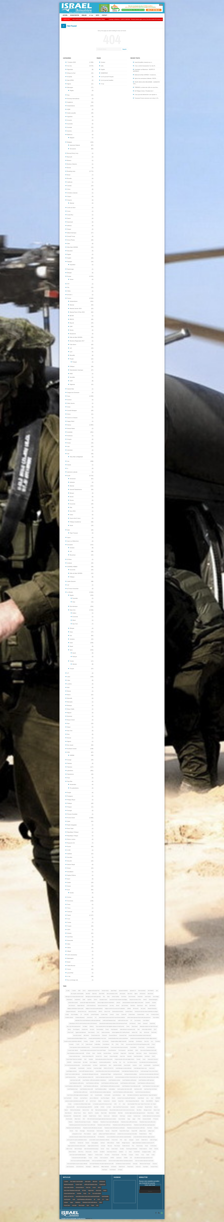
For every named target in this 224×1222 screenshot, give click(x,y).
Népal (68, 727)
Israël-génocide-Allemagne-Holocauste (90, 1074)
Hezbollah (91, 1059)
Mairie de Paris (86, 1110)
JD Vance (76, 1098)
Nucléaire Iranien (72, 748)
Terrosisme (73, 148)
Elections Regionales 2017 (77, 341)
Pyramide (75, 598)
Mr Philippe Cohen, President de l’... (144, 91)
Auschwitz (70, 123)
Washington (70, 958)
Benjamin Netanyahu (152, 1008)
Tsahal (69, 915)
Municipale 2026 (67, 1116)
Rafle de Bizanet (110, 1143)
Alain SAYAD (101, 993)
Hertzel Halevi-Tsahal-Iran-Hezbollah (74, 1059)
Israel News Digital (97, 1068)
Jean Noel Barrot (83, 1098)
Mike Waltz (120, 1113)
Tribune (137, 1154)
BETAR (72, 315)
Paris (68, 777)
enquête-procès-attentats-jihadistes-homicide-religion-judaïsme (143, 1038)
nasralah (85, 1116)
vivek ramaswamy (72, 954)
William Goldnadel (105, 1166)
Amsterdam (73, 784)
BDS (146, 1005)
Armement (73, 478)
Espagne (69, 261)
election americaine (106, 1032)
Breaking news (71, 171)
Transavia (131, 1154)
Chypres (69, 200)
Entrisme (86, 1041)
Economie (72, 504)
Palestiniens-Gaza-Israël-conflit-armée (147, 1122)
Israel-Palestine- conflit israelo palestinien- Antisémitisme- (94, 1080)
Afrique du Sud (71, 73)
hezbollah (69, 432)
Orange (69, 759)
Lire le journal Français (107, 76)
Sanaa (107, 1149)
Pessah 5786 (134, 1131)
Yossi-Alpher (145, 1166)
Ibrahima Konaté (77, 1062)
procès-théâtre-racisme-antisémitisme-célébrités (99, 1140)
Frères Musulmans (112, 1050)
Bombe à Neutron (72, 164)
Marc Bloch (139, 1110)
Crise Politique (146, 1020)
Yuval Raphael (112, 1169)
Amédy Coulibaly (115, 996)
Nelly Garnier (114, 1116)
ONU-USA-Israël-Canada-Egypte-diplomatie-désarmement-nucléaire (101, 1119)
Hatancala (129, 1056)
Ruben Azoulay (139, 1146)
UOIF (71, 381)
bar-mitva (112, 1005)
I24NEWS (69, 1062)
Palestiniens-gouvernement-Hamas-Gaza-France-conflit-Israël (82, 1125)
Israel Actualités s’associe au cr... (144, 62)
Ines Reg (115, 1062)
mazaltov (97, 1113)
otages (133, 1119)
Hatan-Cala (122, 1056)
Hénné (153, 1056)
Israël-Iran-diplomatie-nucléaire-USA (85, 1077)
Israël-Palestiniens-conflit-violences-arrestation (110, 1086)
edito (102, 66)
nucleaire (129, 1116)
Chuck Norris (89, 1017)
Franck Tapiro (141, 1047)
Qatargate (131, 1140)
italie (124, 1095)
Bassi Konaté (140, 1005)
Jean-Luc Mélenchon (94, 1098)
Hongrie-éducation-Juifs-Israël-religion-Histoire (124, 1059)
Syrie (71, 650)
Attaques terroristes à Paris (135, 999)
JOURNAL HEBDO (72, 566)
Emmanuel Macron (113, 1035)
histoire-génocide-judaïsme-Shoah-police (103, 1059)
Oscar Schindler (121, 1119)
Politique (72, 366)
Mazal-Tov (90, 1113)
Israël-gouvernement (117, 1074)
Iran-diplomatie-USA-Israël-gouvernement (148, 1062)
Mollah (157, 1113)
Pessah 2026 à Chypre (124, 1131)
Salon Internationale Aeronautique (91, 1149)
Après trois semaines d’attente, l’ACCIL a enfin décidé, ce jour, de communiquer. (155, 19)
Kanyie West (120, 1101)
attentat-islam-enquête (73, 1002)
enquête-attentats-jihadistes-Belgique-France (77, 1038)
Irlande (69, 464)
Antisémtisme (77, 999)
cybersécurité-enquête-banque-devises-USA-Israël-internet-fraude (113, 1023)
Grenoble (99, 1053)
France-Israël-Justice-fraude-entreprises (119, 1047)
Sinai (73, 602)
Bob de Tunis (107, 1011)
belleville (129, 1008)
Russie (69, 846)
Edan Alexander (114, 1029)
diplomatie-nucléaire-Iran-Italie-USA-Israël (148, 1026)
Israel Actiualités (147, 1065)
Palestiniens (70, 774)
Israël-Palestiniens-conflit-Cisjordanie (146, 1080)
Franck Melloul (133, 1047)
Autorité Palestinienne (76, 489)
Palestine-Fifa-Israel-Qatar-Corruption (83, 1122)
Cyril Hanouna (132, 1023)
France (69, 298)
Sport (68, 879)
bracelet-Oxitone (129, 1011)
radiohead (102, 1143)
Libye (68, 680)
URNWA (125, 1157)
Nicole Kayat (122, 1116)
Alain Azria (94, 993)
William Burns (96, 1166)
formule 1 (69, 294)
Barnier (117, 1005)
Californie (69, 182)
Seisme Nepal (71, 864)
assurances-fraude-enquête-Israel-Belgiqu (118, 999)
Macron (155, 1107)
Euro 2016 (73, 511)
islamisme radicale (72, 472)
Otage (128, 1119)
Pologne (74, 362)
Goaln (93, 1053)
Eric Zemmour (105, 1041)
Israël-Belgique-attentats (71, 1071)
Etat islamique (74, 606)
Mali (68, 687)
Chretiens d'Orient (155, 1014)
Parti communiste (90, 1131)
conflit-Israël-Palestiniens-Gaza (109, 1020)
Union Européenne (104, 1157)
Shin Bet (156, 1149)
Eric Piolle (98, 1041)
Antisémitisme (71, 105)
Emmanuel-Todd (122, 1035)
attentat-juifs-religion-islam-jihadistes (87, 1002)
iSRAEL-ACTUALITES (108, 1068)
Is (67, 468)
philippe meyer (151, 1131)
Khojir (142, 1101)
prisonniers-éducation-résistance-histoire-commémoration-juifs (82, 1137)
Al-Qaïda (69, 76)
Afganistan (70, 69)
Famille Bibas (97, 1044)
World (68, 962)
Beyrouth (69, 157)
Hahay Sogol (131, 1053)
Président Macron (143, 1134)
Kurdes (72, 892)
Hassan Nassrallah (114, 1056)
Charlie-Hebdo (132, 1014)
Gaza (68, 396)
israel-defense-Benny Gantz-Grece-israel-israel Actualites (107, 1071)
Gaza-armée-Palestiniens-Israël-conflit (148, 1050)
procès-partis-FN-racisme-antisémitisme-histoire (77, 1140)
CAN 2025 (86, 1014)
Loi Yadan (109, 1107)
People (72, 359)
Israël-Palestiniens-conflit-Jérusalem (127, 1083)
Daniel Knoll (152, 1023)
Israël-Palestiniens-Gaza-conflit (86, 1089)
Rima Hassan (117, 1146)
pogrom (94, 1134)
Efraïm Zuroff (70, 1032)
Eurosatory (157, 1041)
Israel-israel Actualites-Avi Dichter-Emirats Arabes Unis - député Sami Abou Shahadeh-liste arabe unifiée (136, 1077)
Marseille (72, 355)
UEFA (68, 929)
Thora (68, 908)
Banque (72, 493)
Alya (68, 95)
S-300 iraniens (153, 1146)
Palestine (69, 767)
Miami (74, 620)
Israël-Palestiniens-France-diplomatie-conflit (131, 1086)
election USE (134, 1032)
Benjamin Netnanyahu (71, 1011)
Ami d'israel (123, 996)
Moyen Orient (71, 720)
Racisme (87, 1143)
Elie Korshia (153, 1032)
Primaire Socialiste (72, 814)
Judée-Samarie (71, 581)
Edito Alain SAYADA (72, 247)
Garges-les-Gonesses (73, 392)
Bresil (68, 175)
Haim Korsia (138, 1053)
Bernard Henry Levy (72, 153)
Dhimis (128, 1026)
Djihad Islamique (71, 232)
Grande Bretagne (72, 410)
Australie (69, 127)
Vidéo (68, 944)
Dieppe (69, 229)
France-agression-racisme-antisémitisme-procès (80, 1047)
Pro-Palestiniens (101, 1137)
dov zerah (92, 1029)
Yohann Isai (138, 1166)
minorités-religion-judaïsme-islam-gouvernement (135, 1113)
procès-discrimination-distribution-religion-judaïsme (144, 1137)
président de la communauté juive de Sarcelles (127, 1134)
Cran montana (137, 1020)
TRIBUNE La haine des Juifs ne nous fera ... (147, 87)
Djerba (69, 1029)
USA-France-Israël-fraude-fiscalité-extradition (80, 1160)
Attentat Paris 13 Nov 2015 (77, 312)
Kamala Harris (107, 1101)
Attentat (72, 203)
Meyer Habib (70, 709)
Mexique (69, 705)
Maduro (66, 1110)
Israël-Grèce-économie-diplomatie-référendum (149, 1074)
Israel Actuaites (156, 1065)
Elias (141, 1032)
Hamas (69, 425)
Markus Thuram (77, 1113)
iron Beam (95, 1065)
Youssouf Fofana (154, 1166)
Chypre (69, 196)
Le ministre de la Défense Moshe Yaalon (82, 1104)
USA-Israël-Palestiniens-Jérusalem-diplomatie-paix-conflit (101, 1163)
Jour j (147, 1098)
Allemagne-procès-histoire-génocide (93, 996)
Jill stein (113, 1098)
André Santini (148, 996)
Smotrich (95, 1151)
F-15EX (77, 1044)
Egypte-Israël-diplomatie (81, 1032)
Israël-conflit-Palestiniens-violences (86, 1071)
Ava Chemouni (72, 1005)
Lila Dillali (96, 1107)
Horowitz (138, 1059)
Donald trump (85, 1029)
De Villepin (85, 1026)
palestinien (70, 770)
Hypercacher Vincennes (153, 1059)
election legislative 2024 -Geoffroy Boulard (121, 1032)
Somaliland (70, 871)
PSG (121, 1140)
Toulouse (69, 911)
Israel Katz (89, 1068)
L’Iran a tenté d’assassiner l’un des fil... (145, 66)
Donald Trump (71, 236)
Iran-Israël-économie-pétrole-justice (72, 1065)
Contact (104, 15)
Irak (68, 453)
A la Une (69, 66)
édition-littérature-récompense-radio (127, 1029)
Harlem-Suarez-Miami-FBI (87, 1056)
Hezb (85, 1059)
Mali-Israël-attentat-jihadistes (101, 1110)
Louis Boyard (140, 1107)
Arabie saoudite (71, 113)
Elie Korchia (146, 1032)
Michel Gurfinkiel (112, 1113)
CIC (96, 1017)
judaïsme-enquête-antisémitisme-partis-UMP (74, 1101)
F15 (82, 1044)
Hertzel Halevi (71, 428)
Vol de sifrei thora (79, 1166)
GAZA (136, 1050)
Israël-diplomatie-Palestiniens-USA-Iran (130, 1071)
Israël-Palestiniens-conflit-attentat (129, 1080)
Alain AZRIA (70, 80)
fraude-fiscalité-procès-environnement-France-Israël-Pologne (93, 1050)
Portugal (69, 810)
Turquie (72, 668)
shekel (150, 1149)
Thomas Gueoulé (115, 1154)
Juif (71, 348)
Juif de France (93, 1101)
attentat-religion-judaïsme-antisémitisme (106, 1002)
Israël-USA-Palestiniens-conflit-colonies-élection (123, 1092)
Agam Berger (114, 990)
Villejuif (69, 951)
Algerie (69, 84)
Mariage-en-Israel (147, 1110)
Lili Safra (102, 1107)
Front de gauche (121, 1050)
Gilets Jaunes (71, 403)
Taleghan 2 (90, 1154)
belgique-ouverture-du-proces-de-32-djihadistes (115, 1008)
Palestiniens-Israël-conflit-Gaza (104, 1125)
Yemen (69, 969)
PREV (150, 1134)
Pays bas (107, 1131)
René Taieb (70, 828)
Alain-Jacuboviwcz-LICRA (112, 993)
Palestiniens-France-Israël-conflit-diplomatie (109, 1122)
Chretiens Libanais (72, 193)
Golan (68, 407)
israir (92, 1095)
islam (110, 1065)
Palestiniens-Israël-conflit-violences (73, 1128)
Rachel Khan (72, 1143)
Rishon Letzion (71, 839)
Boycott (72, 323)
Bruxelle (69, 178)
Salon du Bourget (78, 1149)
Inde (68, 446)
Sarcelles (72, 377)
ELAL (98, 1032)
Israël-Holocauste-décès (71, 1077)
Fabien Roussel (89, 1044)
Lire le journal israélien (107, 80)
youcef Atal (70, 972)
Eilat (71, 507)
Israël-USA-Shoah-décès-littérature (142, 1092)
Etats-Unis (72, 610)
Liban (71, 642)
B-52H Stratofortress (91, 1005)
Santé (71, 525)
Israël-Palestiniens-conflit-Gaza (92, 1083)
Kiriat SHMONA (149, 1101)
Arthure (95, 999)
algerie (136, 993)
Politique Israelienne (75, 522)
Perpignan (70, 796)
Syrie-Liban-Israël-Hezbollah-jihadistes (78, 1154)
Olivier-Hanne (77, 1119)
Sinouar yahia (88, 1151)
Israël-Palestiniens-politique (100, 1089)
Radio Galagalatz (72, 825)
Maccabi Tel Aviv (148, 1107)
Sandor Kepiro (115, 1149)
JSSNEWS (157, 1098)
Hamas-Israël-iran (153, 1053)
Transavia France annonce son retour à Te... (147, 98)
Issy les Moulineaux (117, 1095)
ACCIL (84, 990)
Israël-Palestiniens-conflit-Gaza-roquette (109, 1083)
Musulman (73, 555)
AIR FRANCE (151, 990)
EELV (155, 1029)
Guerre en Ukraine (72, 417)
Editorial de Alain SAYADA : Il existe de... (146, 74)
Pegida (72, 90)
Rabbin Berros (144, 1140)
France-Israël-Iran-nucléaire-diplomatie (100, 1047)
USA (131, 1157)
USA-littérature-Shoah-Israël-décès (123, 1163)
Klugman (157, 1101)
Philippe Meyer (71, 799)
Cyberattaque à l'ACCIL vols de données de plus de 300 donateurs (83, 1023)
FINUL (69, 291)
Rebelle (118, 1143)
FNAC (122, 1044)
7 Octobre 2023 (71, 62)
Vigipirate (72, 384)
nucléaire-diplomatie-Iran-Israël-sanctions (151, 1116)
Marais (69, 691)
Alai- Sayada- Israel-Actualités (77, 993)
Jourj (152, 1098)
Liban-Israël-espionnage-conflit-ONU (84, 1107)
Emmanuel (104, 1035)
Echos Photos (74, 15)
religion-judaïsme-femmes (93, 1146)
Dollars (74, 613)
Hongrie (69, 439)
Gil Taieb (88, 1053)
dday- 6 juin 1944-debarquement (73, 1026)
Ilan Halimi (85, 1062)
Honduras (70, 435)
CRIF (71, 326)
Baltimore (69, 134)
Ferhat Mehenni (106, 1044)
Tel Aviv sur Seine (98, 1154)
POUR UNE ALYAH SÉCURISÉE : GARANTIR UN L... (146, 82)
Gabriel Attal (70, 389)
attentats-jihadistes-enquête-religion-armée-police (133, 1002)
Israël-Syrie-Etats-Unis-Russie (150, 1089)
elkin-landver (86, 1035)
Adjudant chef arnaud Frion (93, 990)
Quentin (137, 1140)
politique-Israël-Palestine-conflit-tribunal (107, 1134)
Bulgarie (72, 137)
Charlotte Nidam (140, 1014)
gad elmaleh (130, 1050)
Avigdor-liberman (80, 1005)
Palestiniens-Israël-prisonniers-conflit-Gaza (136, 1128)
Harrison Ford (99, 1056)
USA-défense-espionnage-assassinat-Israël (143, 1157)
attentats (118, 1002)
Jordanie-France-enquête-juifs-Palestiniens (126, 1098)
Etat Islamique (139, 1041)
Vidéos (69, 947)
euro (152, 1041)
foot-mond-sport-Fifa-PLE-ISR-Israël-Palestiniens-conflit (137, 1044)
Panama (156, 1128)
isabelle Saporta (103, 1065)
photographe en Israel (77, 1134)
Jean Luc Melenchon (73, 541)
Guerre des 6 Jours (75, 518)
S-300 (68, 850)
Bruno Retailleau (74, 1014)
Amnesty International (73, 98)
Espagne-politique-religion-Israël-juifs (118, 1041)
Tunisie (72, 661)
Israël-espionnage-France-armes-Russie (149, 1071)
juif (86, 1101)
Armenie (69, 120)
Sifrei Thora (80, 1151)
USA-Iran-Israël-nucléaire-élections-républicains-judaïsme (121, 1160)
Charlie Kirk (123, 1014)
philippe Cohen (142, 1131)
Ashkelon (72, 482)
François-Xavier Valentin (73, 1050)
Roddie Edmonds (126, 1146)
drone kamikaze (100, 1029)
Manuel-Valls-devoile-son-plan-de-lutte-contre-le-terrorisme (122, 1110)
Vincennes (155, 1163)
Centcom (112, 1014)
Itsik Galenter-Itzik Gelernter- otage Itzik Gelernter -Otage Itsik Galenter (142, 1095)
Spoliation (121, 1151)
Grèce (69, 414)
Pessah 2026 (114, 1131)
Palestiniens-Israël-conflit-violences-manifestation (114, 1128)
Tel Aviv (69, 897)
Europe (69, 276)
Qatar (68, 821)
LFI (68, 673)
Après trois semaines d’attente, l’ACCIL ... (146, 78)
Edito (97, 15)
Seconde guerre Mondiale (131, 1149)
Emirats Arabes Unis (95, 1035)
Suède (69, 882)
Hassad (105, 1056)
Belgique (69, 142)
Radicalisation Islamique (76, 370)
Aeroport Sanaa (105, 990)
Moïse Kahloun (151, 1113)
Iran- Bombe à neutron (132, 1062)
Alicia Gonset (150, 993)
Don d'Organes (76, 1029)
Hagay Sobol (70, 421)
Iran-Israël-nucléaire (86, 1065)
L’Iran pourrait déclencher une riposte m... (146, 94)
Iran (68, 461)
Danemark (70, 222)
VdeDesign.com (89, 1218)
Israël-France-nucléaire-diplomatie (72, 1074)
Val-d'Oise (70, 936)
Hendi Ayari (147, 1056)
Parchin (71, 1131)
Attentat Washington (153, 999)
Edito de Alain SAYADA (76, 337)
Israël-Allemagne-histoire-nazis (140, 1068)
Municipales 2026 (77, 1116)
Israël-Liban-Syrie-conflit (75, 1080)
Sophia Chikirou (71, 875)
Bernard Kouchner (92, 1011)
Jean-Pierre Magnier (105, 1098)
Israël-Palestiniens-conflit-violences (91, 1086)
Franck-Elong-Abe (150, 1047)
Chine (68, 189)
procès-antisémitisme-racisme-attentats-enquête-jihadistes (119, 1137)
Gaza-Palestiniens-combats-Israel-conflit (75, 1053)
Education (70, 250)
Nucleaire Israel (137, 1116)
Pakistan (69, 763)
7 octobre (74, 990)
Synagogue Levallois (146, 1151)
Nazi (68, 723)
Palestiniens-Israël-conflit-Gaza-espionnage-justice (144, 1125)
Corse (68, 211)
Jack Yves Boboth (67, 1098)
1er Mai (67, 990)
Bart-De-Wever (125, 1005)
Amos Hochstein (132, 996)
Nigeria (69, 741)
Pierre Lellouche (87, 1134)
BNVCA (72, 319)
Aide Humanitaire (141, 990)
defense (69, 225)
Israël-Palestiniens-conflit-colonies (77, 1083)
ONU (68, 752)
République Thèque (72, 835)
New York (75, 624)
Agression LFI (133, 990)
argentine (89, 999)
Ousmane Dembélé (147, 1119)
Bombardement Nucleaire (117, 1011)
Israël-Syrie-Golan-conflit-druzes (80, 1092)
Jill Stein (69, 559)
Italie (68, 530)
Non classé (70, 745)
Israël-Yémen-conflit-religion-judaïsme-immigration (77, 1095)
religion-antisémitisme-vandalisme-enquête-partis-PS (143, 1143)
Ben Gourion (135, 1008)
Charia (117, 1014)
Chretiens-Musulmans (80, 1017)
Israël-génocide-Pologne (106, 1074)
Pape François (74, 533)
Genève (69, 399)
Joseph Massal (141, 1098)
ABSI (79, 990)
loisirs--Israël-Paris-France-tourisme (120, 1107)
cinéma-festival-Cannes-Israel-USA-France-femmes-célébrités (112, 1017)
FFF (68, 284)
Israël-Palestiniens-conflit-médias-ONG (73, 1086)
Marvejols (69, 702)
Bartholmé (133, 1005)
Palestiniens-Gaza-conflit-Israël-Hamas (129, 1122)
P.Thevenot (155, 1119)
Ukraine (69, 933)
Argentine (69, 116)
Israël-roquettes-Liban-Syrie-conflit (124, 1089)
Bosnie (69, 167)
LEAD (115, 1104)
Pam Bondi (149, 1128)
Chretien (72, 547)
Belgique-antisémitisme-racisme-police (75, 1008)
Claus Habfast (156, 1017)
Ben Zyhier (143, 1008)
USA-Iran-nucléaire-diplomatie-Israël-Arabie (144, 1160)
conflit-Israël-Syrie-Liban (123, 1020)
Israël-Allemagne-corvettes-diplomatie (123, 1068)
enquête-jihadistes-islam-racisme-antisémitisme (118, 1038)
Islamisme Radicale (117, 1065)
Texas (68, 904)
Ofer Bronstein (69, 1119)
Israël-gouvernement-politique (130, 1074)
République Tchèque (72, 832)
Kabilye (99, 1101)
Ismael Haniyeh (127, 1065)
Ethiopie (72, 628)
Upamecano (118, 1157)
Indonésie (70, 450)
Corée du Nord (71, 207)
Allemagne (70, 87)
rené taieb (103, 1146)
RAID (71, 373)
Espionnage (70, 269)
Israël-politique (112, 1089)
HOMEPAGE (104, 73)
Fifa (68, 287)
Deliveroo (92, 1026)
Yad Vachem (113, 1166)
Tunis (68, 918)
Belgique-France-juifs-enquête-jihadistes (94, 1008)
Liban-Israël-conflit (70, 1107)
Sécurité (69, 861)
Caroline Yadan (104, 1014)
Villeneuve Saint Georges (145, 1163)
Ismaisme (135, 1065)
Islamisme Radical (75, 145)
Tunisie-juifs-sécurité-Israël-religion (79, 1157)
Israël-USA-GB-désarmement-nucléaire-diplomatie (100, 1092)
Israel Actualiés (73, 1068)
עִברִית (91, 15)
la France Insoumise (72, 588)
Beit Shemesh (152, 1005)
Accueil (65, 15)
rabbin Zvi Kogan (153, 1140)
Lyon (71, 351)
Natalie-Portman (92, 1116)
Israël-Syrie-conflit (138, 1089)
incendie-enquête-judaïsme (105, 1062)
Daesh (69, 218)
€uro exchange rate (72, 980)
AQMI (68, 109)
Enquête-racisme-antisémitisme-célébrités (72, 1041)
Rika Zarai (110, 1146)
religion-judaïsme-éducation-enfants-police (76, 1146)
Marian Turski (156, 1110)
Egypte (69, 254)
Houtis (69, 443)
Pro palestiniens (74, 788)
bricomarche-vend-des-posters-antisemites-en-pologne (146, 1011)
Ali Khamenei (142, 993)
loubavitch (133, 1107)
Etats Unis (146, 1041)
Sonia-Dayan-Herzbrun (112, 1151)
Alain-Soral (130, 993)
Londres (69, 684)
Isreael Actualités (98, 1095)
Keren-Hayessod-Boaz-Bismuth (132, 1101)
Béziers (69, 160)
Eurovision (71, 1044)
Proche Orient (71, 817)
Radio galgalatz (95, 1143)
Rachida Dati (80, 1143)
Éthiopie (69, 272)
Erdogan (92, 1041)
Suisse (71, 279)
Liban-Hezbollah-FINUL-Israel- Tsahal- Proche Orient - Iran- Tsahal (142, 1104)
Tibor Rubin (123, 1154)
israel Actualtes (81, 1068)
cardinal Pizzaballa (95, 1014)
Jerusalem (70, 544)
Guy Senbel (115, 1053)
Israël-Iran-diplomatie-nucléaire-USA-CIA (104, 1077)
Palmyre (74, 656)
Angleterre (70, 102)
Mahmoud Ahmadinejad (75, 1110)
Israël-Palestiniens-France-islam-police (151, 1086)
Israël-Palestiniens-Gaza (72, 1089)
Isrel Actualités (107, 1095)
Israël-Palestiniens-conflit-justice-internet (146, 1083)
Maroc (69, 694)
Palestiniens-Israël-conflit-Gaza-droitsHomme (122, 1125)
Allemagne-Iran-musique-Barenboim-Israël (74, 996)
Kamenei (114, 1101)
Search (124, 49)
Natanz (99, 1116)
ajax (157, 990)
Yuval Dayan (104, 1169)
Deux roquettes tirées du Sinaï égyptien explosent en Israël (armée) (110, 1026)
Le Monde (70, 592)
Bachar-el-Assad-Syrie (102, 1005)
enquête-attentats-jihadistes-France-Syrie (97, 1038)
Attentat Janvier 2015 (76, 308)
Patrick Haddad (100, 1131)
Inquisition (72, 264)
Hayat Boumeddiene (138, 1056)
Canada (69, 185)
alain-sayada (122, 993)
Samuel (102, 1149)
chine (147, 1014)
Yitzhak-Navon (130, 1166)
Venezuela (70, 940)
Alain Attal (88, 993)
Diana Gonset (134, 1026)
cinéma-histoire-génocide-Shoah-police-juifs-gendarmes (138, 1017)
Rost (133, 1146)
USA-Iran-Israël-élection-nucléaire (99, 1160)
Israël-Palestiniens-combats (114, 1080)
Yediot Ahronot (71, 965)
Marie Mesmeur (68, 1113)
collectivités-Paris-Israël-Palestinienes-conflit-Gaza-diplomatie (87, 1020)
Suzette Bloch (137, 1151)
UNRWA (72, 755)
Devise (72, 330)
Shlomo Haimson (72, 1151)
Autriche (69, 131)
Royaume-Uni (71, 843)
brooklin (67, 1014)
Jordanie (69, 563)
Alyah (108, 996)
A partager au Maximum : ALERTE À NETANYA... (144, 70)
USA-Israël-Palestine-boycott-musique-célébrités (77, 1163)
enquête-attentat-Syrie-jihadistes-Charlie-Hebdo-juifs (140, 1035)
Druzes (72, 500)
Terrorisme (70, 900)
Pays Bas (69, 781)
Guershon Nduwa (107, 1053)
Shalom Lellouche (143, 1149)
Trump (142, 1154)
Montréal (69, 716)
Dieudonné (73, 333)
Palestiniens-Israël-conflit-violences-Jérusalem (92, 1128)
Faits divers (73, 344)
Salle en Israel (69, 1149)
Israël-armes (151, 1068)
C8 (81, 1014)
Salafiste (69, 853)
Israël (68, 475)
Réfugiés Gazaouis (126, 1143)
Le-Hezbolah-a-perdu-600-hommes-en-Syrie (102, 1104)
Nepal (71, 646)
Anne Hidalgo (156, 996)
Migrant (69, 712)
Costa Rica (70, 214)
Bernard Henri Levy (82, 1011)
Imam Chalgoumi (93, 1062)
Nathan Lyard (107, 1116)
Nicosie (69, 738)
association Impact (103, 999)
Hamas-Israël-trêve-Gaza (74, 1056)
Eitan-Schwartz (91, 1032)
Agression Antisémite (123, 990)
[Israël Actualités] (76, 8)
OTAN (139, 1119)
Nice (68, 734)
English (84, 15)
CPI (131, 1020)
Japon (69, 537)
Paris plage (82, 1131)
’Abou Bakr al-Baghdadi (76, 456)
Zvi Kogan (120, 1169)
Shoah (69, 868)
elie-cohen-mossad (77, 1035)
